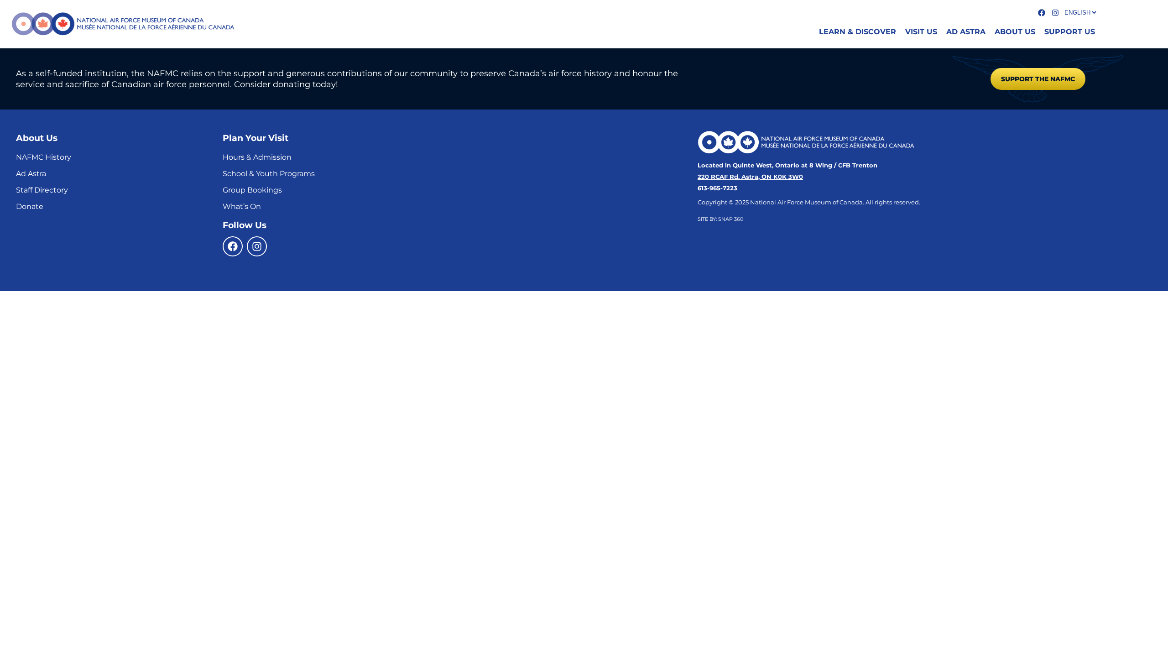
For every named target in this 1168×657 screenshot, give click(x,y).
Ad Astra (31, 173)
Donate (29, 206)
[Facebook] (233, 246)
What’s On (242, 206)
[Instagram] (257, 246)
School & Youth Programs (269, 173)
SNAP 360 (730, 219)
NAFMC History (43, 157)
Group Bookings (252, 190)
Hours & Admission (257, 157)
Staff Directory (42, 190)
